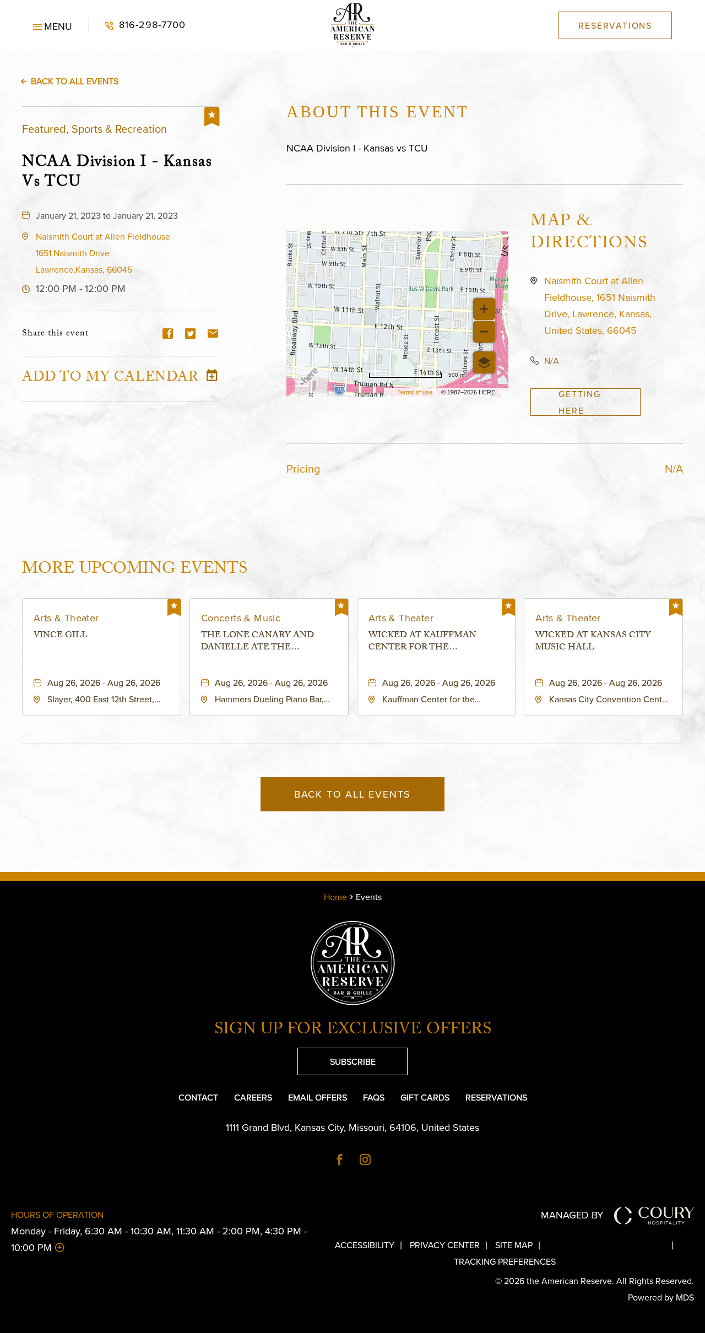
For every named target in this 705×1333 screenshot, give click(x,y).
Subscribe (336, 1058)
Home (335, 897)
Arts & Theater (66, 618)
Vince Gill (61, 636)
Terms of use (414, 392)
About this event (377, 111)
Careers (253, 1097)
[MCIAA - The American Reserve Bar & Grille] (352, 25)
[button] (52, 25)
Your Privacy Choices (615, 1245)
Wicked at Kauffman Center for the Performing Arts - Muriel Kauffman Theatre (435, 642)
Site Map (514, 1245)
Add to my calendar (110, 379)
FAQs (373, 1097)
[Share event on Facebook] (167, 334)
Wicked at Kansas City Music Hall (593, 642)
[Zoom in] (484, 309)
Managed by (572, 1215)
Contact (198, 1097)
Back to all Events (74, 81)
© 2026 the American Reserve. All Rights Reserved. (594, 1281)
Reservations (496, 1097)
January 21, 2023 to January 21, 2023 (107, 215)
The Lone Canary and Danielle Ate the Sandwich (257, 642)
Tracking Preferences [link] (505, 1261)
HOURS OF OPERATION (57, 1215)
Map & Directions (588, 234)
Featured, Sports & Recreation (94, 129)
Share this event (55, 334)
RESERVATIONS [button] (615, 25)
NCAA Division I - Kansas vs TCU (117, 171)
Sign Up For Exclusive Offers (352, 1031)
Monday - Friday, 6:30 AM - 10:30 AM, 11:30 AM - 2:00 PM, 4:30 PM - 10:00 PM (159, 1239)
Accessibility (364, 1245)
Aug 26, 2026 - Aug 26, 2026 (103, 682)
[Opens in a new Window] (339, 1160)
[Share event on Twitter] (190, 334)
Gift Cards (424, 1097)
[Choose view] (484, 362)
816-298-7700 (137, 25)
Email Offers (317, 1097)
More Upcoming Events (134, 569)
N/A (551, 361)
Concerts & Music (240, 618)
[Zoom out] (484, 332)
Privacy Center (445, 1245)
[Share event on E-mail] (213, 334)
